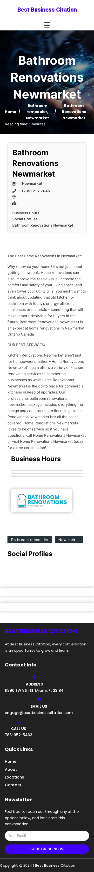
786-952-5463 (18, 734)
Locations (14, 777)
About (11, 769)
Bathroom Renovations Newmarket (42, 225)
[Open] (47, 25)
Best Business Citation (47, 9)
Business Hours (25, 213)
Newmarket (37, 118)
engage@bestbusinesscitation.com (39, 712)
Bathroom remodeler (30, 539)
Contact (13, 785)
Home (10, 111)
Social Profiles (25, 219)
